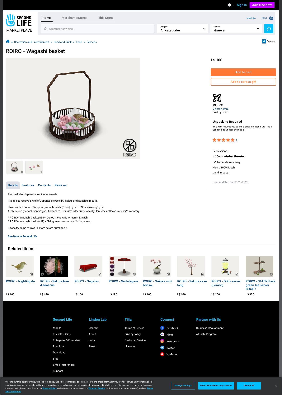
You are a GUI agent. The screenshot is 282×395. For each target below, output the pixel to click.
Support (58, 370)
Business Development (209, 327)
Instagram (172, 341)
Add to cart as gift (243, 82)
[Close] (276, 385)
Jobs (92, 340)
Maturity (217, 27)
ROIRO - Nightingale (20, 281)
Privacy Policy (133, 334)
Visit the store (220, 108)
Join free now (262, 5)
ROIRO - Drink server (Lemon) (226, 283)
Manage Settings (183, 385)
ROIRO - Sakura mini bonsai (157, 283)
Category (163, 27)
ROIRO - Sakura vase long (192, 283)
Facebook (172, 328)
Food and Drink (63, 42)
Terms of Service (134, 327)
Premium (58, 346)
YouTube (171, 354)
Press (92, 346)
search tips (251, 18)
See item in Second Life (22, 236)
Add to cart (243, 72)
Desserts (92, 42)
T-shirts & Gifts (62, 334)
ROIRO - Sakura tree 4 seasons (54, 283)
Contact (93, 327)
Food (79, 42)
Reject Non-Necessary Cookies (216, 385)
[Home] (8, 41)
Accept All (249, 385)
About (92, 334)
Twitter (170, 347)
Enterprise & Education (66, 340)
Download (59, 352)
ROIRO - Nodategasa (124, 281)
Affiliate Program (206, 334)
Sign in (242, 5)
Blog (56, 358)
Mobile (57, 327)
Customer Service (135, 340)
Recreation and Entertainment (31, 42)
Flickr (169, 334)
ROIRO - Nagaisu (86, 281)
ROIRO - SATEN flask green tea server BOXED (260, 285)
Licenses (130, 346)
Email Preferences (63, 364)
